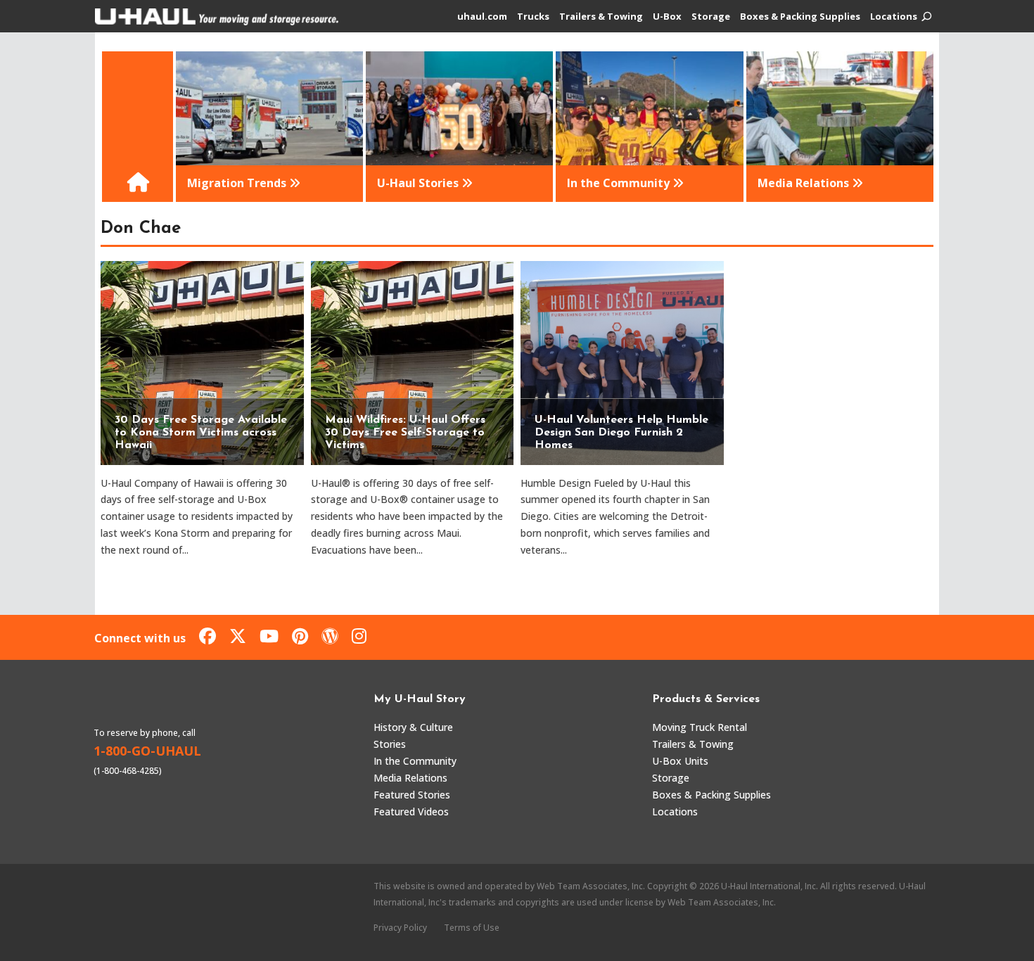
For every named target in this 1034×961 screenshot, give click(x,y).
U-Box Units (680, 761)
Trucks (533, 17)
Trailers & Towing (601, 17)
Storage (710, 17)
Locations (893, 17)
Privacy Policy (400, 928)
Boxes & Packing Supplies (800, 17)
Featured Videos (411, 811)
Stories (390, 744)
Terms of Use (471, 928)
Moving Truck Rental (699, 727)
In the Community (415, 761)
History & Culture (413, 727)
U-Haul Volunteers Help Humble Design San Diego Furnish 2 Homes (621, 432)
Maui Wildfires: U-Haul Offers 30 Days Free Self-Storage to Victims (405, 432)
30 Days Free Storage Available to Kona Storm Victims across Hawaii (201, 432)
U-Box (667, 17)
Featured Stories (412, 794)
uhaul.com (482, 17)
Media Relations (410, 777)
